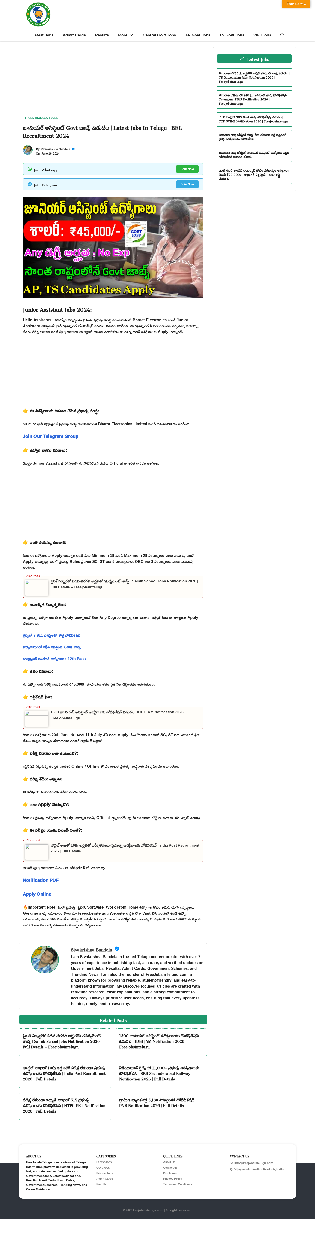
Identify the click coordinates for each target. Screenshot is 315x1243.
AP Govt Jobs (197, 35)
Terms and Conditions (177, 1184)
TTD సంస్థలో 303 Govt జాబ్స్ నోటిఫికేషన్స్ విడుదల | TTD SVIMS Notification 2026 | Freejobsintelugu (253, 118)
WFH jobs (262, 35)
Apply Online (37, 893)
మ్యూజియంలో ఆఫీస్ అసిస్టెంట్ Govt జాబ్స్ (52, 647)
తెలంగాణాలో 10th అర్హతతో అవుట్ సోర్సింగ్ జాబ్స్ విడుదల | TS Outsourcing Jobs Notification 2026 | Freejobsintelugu (254, 77)
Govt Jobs (103, 1168)
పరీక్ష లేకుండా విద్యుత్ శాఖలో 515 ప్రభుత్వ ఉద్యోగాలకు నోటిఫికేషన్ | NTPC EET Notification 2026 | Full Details (64, 1104)
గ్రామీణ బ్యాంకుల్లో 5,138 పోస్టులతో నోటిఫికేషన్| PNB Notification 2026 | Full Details (157, 1101)
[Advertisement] (113, 79)
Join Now (187, 169)
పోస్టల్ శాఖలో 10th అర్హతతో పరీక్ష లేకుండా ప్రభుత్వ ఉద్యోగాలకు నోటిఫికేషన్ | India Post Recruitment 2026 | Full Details (64, 1072)
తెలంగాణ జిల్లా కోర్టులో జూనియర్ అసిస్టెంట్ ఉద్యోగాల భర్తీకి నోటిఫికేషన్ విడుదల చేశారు (254, 154)
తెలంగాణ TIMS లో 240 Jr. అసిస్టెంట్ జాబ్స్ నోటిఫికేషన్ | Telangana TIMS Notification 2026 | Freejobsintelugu (253, 98)
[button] (282, 35)
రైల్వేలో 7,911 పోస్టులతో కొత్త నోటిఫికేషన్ (51, 635)
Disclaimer (170, 1173)
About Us (169, 1162)
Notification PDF (41, 880)
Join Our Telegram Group (50, 436)
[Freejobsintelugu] (38, 14)
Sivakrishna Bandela (55, 149)
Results (102, 35)
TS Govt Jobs (232, 35)
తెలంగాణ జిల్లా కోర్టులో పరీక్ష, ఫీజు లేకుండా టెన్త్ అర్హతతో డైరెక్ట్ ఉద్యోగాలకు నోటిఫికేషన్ (252, 136)
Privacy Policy (172, 1179)
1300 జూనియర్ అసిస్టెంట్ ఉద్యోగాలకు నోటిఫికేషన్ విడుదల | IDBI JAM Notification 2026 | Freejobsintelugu (159, 1040)
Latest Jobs (42, 35)
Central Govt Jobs (159, 35)
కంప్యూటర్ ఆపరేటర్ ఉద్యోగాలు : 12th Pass (54, 658)
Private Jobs (104, 1173)
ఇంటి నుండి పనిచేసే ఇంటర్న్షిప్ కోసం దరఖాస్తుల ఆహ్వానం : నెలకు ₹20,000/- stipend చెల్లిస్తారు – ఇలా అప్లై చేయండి (254, 174)
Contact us (170, 1168)
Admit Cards (74, 35)
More (122, 35)
